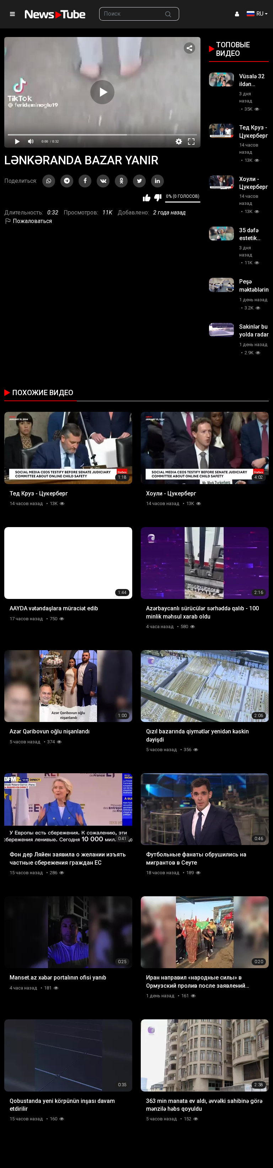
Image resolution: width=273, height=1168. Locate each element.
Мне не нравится (157, 197)
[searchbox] (128, 14)
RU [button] (259, 13)
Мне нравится (146, 197)
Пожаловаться (31, 221)
